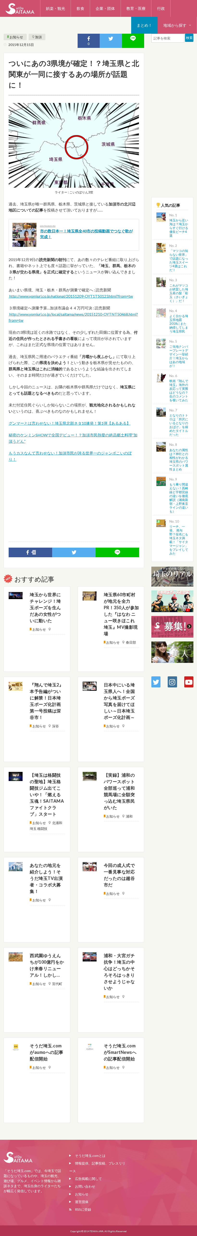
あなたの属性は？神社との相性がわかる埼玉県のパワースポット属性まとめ (178, 459)
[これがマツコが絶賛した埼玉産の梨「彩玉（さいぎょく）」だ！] (161, 281)
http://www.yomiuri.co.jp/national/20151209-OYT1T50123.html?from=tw (71, 296)
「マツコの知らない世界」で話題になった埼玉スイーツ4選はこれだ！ (178, 260)
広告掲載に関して (88, 1179)
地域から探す (174, 25)
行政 (161, 8)
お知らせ (16, 37)
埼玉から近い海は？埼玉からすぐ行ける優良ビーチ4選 (178, 227)
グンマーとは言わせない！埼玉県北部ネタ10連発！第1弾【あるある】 (69, 423)
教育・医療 (136, 8)
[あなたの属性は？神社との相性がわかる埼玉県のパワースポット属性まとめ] (161, 446)
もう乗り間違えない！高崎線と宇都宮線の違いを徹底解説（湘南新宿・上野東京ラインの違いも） (178, 497)
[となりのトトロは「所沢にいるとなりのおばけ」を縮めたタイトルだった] (161, 412)
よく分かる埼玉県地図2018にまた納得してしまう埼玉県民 (178, 323)
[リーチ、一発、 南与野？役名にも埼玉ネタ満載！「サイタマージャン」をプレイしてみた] (161, 522)
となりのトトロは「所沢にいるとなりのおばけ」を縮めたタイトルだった (178, 424)
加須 (38, 37)
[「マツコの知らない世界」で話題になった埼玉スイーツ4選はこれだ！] (161, 247)
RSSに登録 (83, 1209)
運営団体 (81, 1202)
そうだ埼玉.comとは (90, 1155)
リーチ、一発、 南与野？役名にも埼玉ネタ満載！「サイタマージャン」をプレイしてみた (178, 540)
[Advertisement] (74, 502)
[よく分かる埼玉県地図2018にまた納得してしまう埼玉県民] (161, 312)
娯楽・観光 (55, 8)
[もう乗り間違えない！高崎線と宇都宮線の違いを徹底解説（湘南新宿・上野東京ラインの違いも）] (161, 480)
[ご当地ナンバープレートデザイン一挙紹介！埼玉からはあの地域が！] (161, 342)
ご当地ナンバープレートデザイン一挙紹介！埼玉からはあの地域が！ (178, 356)
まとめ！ (144, 25)
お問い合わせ (85, 1186)
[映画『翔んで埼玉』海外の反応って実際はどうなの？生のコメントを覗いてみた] (161, 377)
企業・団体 (105, 8)
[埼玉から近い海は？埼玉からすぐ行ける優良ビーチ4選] (161, 216)
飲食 (80, 8)
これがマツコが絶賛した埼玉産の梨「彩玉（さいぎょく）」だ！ (178, 293)
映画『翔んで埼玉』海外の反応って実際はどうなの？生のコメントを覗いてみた (178, 390)
